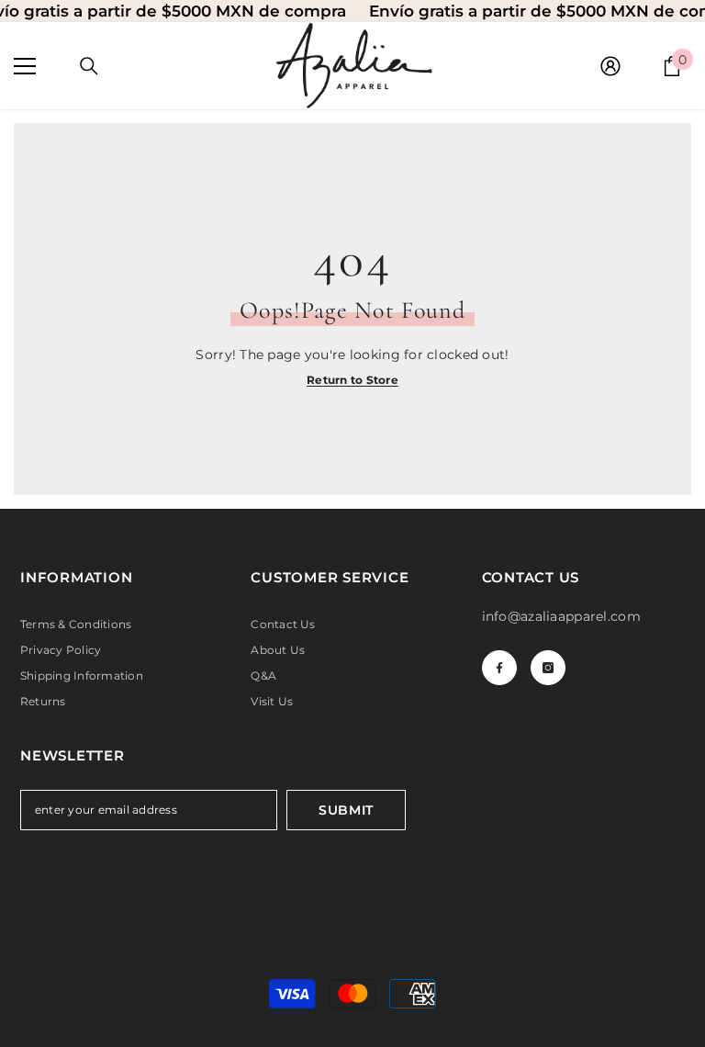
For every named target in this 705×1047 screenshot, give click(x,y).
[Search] (89, 66)
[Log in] (610, 66)
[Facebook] (499, 667)
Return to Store (352, 380)
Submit (346, 810)
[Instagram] (548, 667)
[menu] (25, 66)
